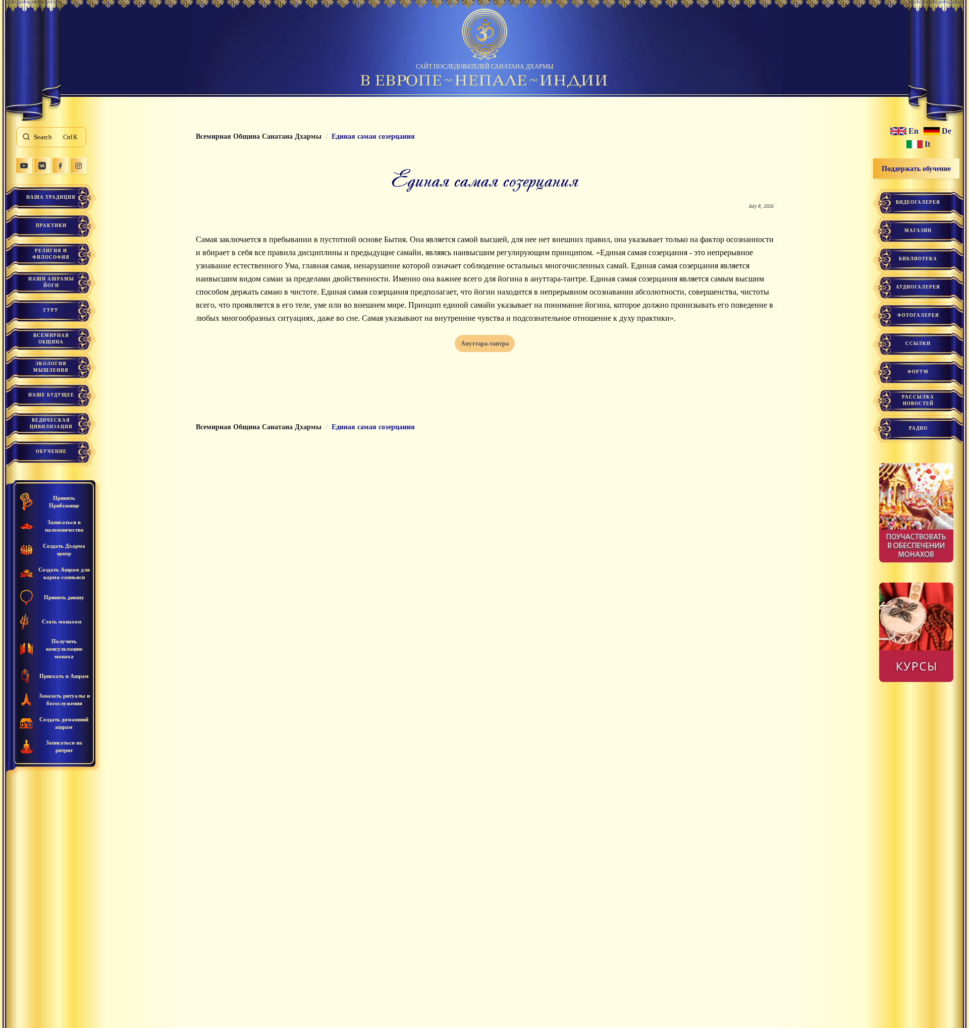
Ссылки (918, 343)
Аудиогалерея (918, 287)
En (913, 131)
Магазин (918, 230)
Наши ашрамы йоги (51, 282)
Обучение (51, 451)
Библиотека (918, 258)
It (927, 144)
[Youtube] (24, 165)
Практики (51, 225)
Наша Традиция (51, 197)
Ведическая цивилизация (51, 423)
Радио (918, 428)
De (946, 131)
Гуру (51, 310)
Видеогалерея (918, 202)
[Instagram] (78, 165)
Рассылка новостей (918, 400)
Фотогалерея (918, 315)
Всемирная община (51, 339)
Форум (918, 371)
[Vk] (42, 165)
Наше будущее (51, 394)
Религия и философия (51, 254)
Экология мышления (51, 367)
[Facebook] (60, 165)
